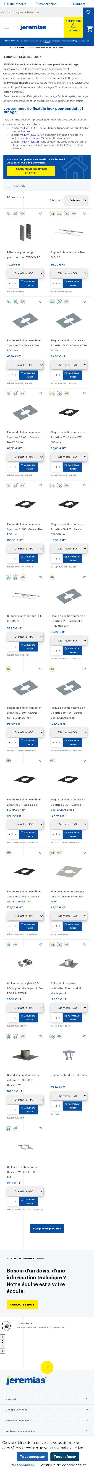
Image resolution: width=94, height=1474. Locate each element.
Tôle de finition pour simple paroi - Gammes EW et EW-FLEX (67, 896)
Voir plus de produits (47, 1228)
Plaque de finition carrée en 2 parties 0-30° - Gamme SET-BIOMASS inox (24, 712)
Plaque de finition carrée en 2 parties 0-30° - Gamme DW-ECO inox (69, 345)
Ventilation (48, 4)
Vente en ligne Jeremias (20, 1431)
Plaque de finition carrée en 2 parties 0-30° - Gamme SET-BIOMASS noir (68, 804)
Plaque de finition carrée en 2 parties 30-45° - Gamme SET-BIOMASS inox (68, 712)
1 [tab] (2, 1337)
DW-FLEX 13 (31, 134)
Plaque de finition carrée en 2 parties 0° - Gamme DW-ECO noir (68, 437)
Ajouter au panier (29, 283)
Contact (79, 4)
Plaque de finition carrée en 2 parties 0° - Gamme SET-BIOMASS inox (68, 621)
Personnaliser (23, 1465)
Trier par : (56, 200)
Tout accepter (32, 1457)
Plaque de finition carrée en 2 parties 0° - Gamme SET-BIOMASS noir (24, 804)
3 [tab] (2, 1346)
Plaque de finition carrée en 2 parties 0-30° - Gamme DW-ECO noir (25, 529)
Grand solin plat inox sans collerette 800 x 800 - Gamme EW (23, 1080)
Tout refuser (65, 1457)
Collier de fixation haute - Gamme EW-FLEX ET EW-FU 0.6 (23, 1172)
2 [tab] (2, 1341)
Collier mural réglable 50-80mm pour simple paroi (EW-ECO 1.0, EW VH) (25, 988)
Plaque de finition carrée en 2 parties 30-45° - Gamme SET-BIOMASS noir (24, 896)
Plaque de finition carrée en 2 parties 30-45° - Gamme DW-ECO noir (68, 529)
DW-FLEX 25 (31, 141)
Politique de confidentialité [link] (63, 1465)
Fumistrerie (17, 4)
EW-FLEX (30, 128)
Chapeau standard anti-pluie (69, 1075)
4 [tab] (2, 1351)
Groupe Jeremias (16, 1409)
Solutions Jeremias (17, 1420)
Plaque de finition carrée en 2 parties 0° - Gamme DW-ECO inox (24, 345)
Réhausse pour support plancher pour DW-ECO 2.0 (23, 255)
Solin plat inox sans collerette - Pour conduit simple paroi (66, 988)
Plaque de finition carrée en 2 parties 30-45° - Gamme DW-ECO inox (24, 437)
